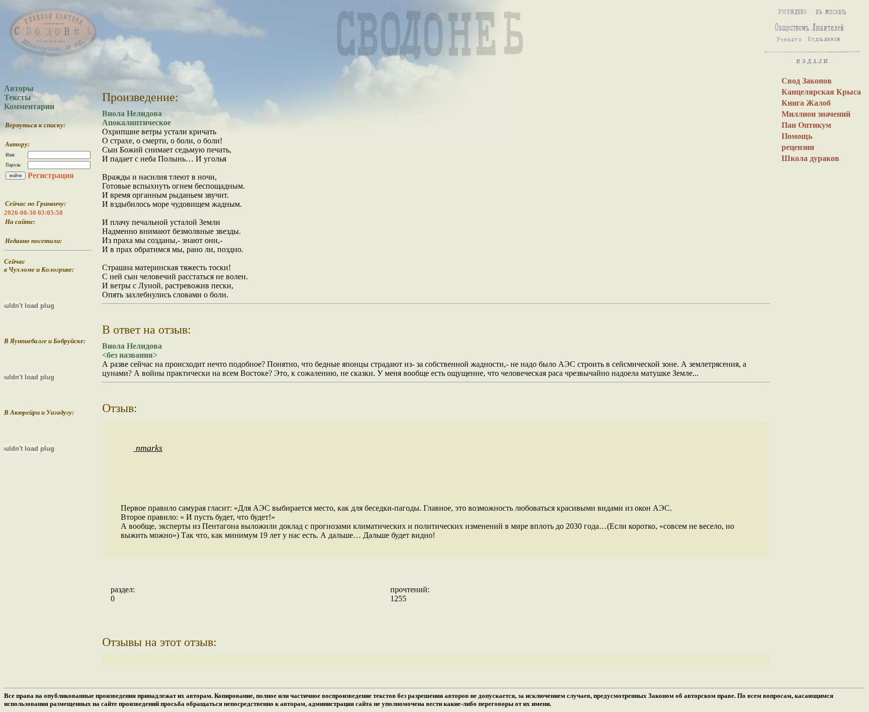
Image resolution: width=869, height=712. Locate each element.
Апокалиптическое (136, 122)
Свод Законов (806, 80)
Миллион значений (815, 114)
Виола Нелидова (132, 113)
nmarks (147, 448)
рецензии (797, 147)
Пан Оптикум (806, 125)
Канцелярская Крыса (821, 92)
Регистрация (51, 175)
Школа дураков (810, 158)
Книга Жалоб (806, 103)
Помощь (796, 136)
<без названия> (129, 355)
